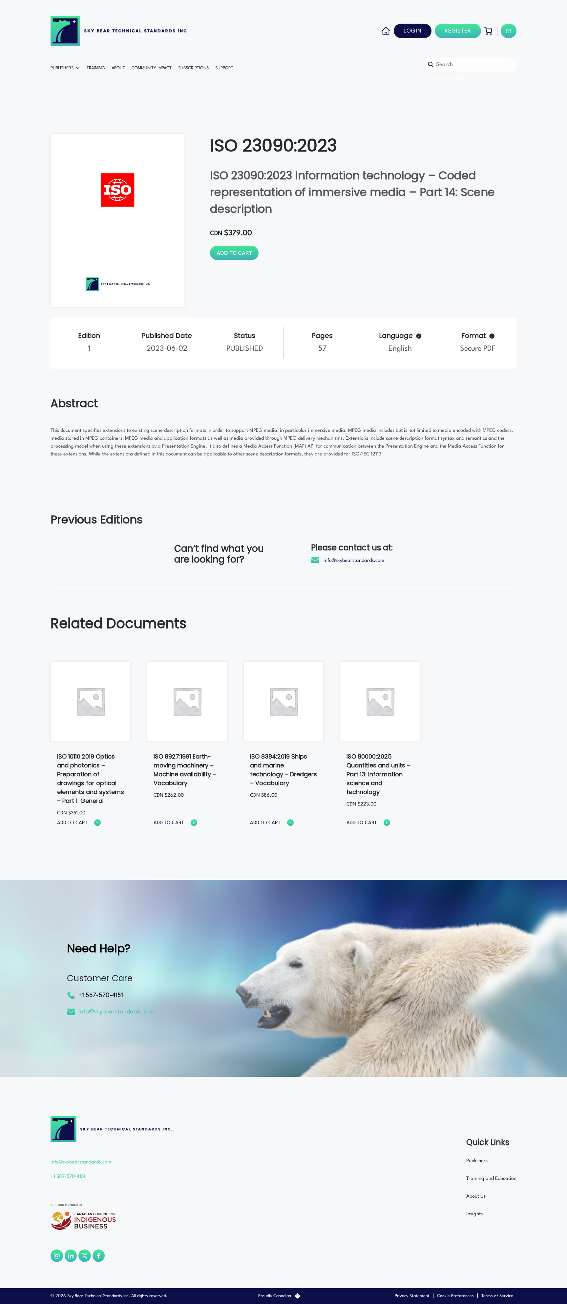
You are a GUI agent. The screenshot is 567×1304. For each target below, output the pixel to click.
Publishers (477, 1161)
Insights (474, 1214)
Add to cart (234, 253)
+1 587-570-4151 (100, 995)
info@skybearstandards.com (354, 560)
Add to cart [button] (72, 823)
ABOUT (118, 68)
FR (509, 31)
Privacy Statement (412, 1296)
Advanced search (448, 78)
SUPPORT (224, 68)
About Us (476, 1196)
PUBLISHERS (62, 68)
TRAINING (96, 68)
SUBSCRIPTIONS (193, 68)
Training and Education (491, 1178)
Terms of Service (497, 1296)
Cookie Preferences (455, 1296)
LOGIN (413, 31)
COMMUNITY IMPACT (152, 68)
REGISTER (458, 31)
